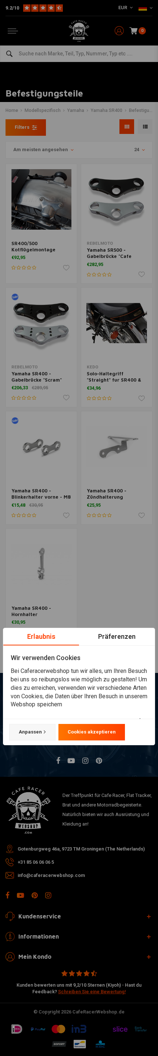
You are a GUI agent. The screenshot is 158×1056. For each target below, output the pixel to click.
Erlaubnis (41, 636)
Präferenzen (117, 636)
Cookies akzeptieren (92, 732)
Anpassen (30, 732)
